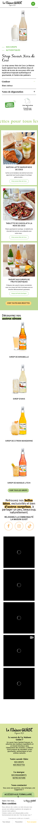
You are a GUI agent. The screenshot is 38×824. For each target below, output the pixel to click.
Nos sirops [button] (19, 762)
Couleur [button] (6, 81)
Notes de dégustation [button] (12, 91)
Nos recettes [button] (19, 765)
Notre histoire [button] (19, 778)
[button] (33, 4)
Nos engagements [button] (19, 775)
